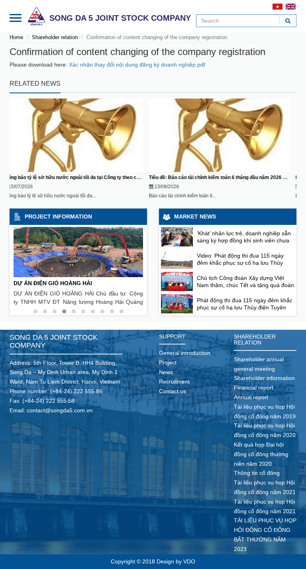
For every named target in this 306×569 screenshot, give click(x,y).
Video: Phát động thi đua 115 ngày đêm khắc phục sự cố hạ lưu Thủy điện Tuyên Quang (240, 262)
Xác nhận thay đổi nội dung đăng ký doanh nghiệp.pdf (137, 64)
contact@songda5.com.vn (59, 410)
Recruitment (174, 381)
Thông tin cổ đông (257, 473)
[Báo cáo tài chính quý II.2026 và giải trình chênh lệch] (226, 135)
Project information (58, 216)
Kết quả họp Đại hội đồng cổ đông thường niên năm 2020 (261, 454)
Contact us (172, 391)
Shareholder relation (55, 37)
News (166, 372)
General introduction (184, 353)
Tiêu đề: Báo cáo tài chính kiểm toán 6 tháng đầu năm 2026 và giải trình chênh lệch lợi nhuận (114, 177)
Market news (195, 216)
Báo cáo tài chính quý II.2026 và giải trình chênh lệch (215, 177)
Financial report (253, 387)
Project (168, 362)
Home (16, 37)
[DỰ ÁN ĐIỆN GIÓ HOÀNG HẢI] (78, 252)
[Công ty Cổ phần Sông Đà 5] (36, 16)
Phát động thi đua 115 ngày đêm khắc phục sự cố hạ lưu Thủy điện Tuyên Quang (244, 307)
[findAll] (287, 20)
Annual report (251, 397)
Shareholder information (264, 378)
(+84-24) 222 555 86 (76, 391)
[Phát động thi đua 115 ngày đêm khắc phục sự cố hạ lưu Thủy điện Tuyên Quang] (177, 303)
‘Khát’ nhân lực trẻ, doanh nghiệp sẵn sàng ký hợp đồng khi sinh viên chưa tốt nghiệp (244, 240)
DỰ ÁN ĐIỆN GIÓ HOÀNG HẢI (53, 283)
